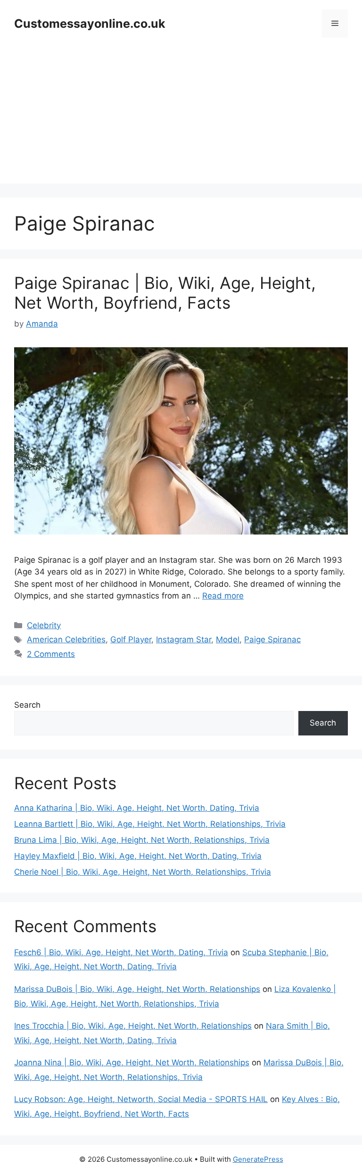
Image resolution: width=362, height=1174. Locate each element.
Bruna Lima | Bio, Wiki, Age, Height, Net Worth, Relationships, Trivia (142, 840)
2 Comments (51, 654)
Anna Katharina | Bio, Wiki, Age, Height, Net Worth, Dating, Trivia (136, 808)
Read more (223, 595)
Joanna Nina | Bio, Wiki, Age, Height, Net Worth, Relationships (131, 1062)
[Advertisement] (181, 118)
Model (227, 639)
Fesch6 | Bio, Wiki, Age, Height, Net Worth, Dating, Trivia (121, 952)
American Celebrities (66, 639)
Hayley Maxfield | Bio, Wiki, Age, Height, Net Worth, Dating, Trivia (138, 856)
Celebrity (44, 625)
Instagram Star (183, 639)
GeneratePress (258, 1159)
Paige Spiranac (272, 639)
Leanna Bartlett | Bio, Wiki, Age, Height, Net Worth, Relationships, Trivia (150, 824)
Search (27, 705)
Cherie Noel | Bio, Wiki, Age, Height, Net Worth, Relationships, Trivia (142, 872)
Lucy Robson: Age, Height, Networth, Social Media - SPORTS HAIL (141, 1099)
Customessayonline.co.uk (89, 23)
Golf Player (130, 639)
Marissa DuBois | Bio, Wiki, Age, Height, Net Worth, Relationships (137, 989)
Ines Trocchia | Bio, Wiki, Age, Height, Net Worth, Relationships (133, 1025)
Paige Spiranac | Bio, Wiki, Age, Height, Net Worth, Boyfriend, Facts (165, 292)
